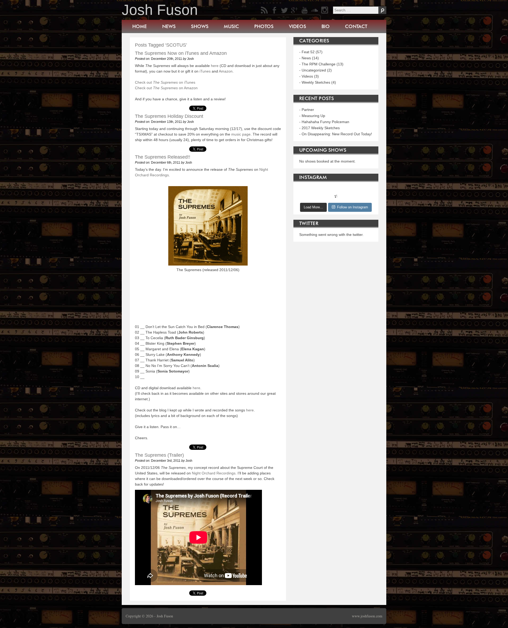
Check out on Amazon (166, 88)
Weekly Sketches (316, 82)
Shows (199, 26)
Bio (325, 26)
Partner (308, 109)
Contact (356, 26)
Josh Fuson (160, 10)
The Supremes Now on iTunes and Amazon (181, 53)
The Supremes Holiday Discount (169, 116)
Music (231, 26)
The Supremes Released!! (162, 157)
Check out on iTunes (165, 82)
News (169, 26)
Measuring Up (313, 116)
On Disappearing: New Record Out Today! (337, 134)
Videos (297, 26)
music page (241, 134)
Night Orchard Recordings (213, 473)
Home (139, 26)
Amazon (226, 71)
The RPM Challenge (318, 64)
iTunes (205, 71)
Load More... (313, 207)
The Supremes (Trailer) (159, 455)
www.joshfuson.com (367, 615)
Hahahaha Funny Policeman (325, 122)
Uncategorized (314, 70)
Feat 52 (308, 52)
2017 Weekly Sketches (321, 128)
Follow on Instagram (352, 207)
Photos (264, 26)
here (215, 66)
